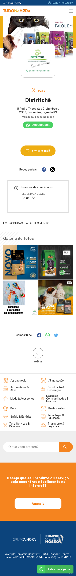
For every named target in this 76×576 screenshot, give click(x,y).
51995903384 (40, 124)
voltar (38, 361)
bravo (71, 574)
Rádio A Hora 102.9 (62, 2)
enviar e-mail (40, 150)
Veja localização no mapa (38, 116)
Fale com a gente (59, 569)
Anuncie (38, 503)
